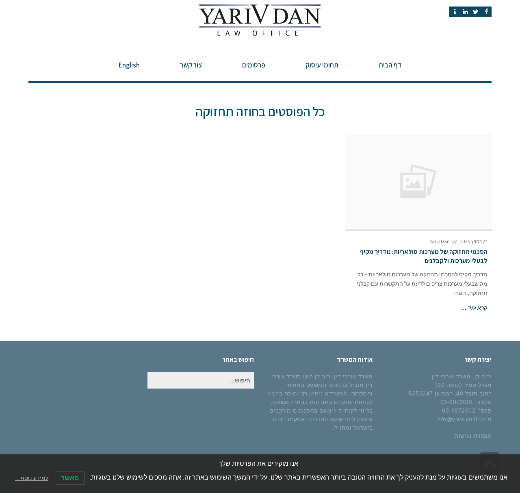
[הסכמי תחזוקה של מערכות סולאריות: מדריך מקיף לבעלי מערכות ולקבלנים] (418, 181)
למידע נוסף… (31, 478)
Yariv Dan (440, 241)
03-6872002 (458, 410)
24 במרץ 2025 (474, 241)
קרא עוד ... (475, 307)
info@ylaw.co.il (456, 419)
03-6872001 (457, 402)
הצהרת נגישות (473, 435)
